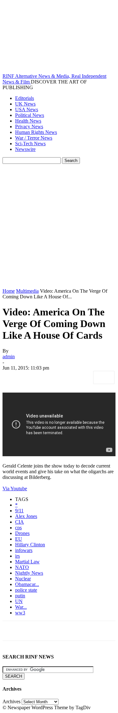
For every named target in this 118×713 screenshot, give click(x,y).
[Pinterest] (58, 377)
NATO (22, 567)
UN (19, 601)
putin (20, 595)
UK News (25, 103)
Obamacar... (27, 584)
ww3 (20, 612)
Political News (29, 115)
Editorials (24, 98)
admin (9, 356)
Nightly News (29, 573)
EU (18, 539)
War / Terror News (33, 138)
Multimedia (27, 291)
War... (21, 607)
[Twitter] (35, 377)
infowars (23, 550)
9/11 (19, 510)
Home (9, 291)
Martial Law (27, 561)
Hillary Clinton (30, 544)
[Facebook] (13, 377)
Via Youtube (15, 488)
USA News (26, 109)
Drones (22, 533)
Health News (28, 121)
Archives (11, 701)
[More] (104, 377)
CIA (19, 522)
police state (26, 590)
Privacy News (29, 126)
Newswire (25, 149)
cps (18, 527)
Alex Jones (26, 516)
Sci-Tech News (30, 143)
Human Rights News (36, 132)
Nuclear (23, 578)
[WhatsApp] (80, 377)
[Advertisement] (59, 226)
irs (17, 556)
